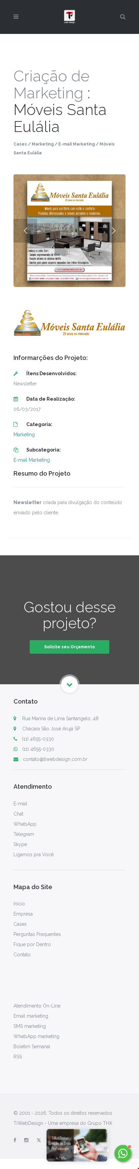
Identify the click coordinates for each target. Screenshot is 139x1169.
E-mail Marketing (76, 144)
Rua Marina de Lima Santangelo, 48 (60, 718)
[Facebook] (14, 1140)
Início (19, 903)
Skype (20, 844)
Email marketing (30, 1016)
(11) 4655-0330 (38, 739)
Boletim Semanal (31, 1046)
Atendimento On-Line (36, 1006)
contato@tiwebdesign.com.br (55, 759)
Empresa (23, 914)
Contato (22, 954)
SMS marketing (29, 1026)
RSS (17, 1056)
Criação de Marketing (51, 84)
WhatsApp (24, 824)
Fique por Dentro (32, 944)
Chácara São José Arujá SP (50, 728)
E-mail (20, 803)
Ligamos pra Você (33, 854)
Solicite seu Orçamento (69, 647)
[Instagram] (26, 1140)
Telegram (23, 834)
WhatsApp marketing (36, 1036)
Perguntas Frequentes (37, 934)
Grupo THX (99, 1123)
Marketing (43, 144)
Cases (20, 144)
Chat (18, 814)
